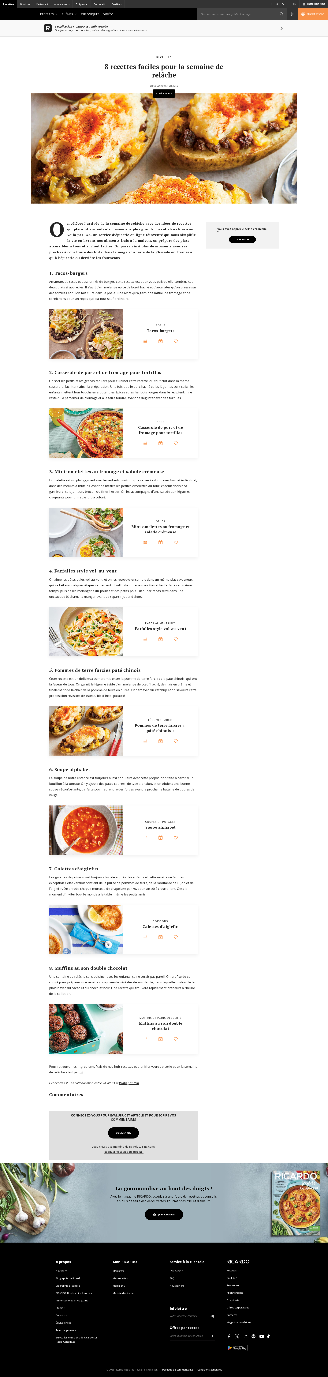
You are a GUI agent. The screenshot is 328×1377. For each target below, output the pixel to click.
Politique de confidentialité (177, 1369)
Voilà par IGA (164, 93)
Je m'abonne (166, 1214)
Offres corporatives (238, 1307)
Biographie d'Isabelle (68, 1285)
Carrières (116, 4)
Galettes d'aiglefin (161, 926)
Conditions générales (209, 1369)
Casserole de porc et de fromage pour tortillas (160, 430)
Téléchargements (66, 1330)
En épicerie (82, 4)
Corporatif (99, 4)
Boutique (25, 4)
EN (294, 4)
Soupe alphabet (160, 827)
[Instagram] (246, 1336)
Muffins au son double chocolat (160, 1026)
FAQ (172, 1278)
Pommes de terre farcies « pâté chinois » (160, 728)
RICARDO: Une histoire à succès (74, 1293)
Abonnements (61, 4)
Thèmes (67, 14)
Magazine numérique (239, 1322)
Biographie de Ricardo (68, 1278)
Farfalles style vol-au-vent (160, 628)
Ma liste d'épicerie (123, 1293)
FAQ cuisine (176, 1271)
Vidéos (108, 14)
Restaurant (42, 4)
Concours (61, 1315)
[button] (281, 14)
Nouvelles (61, 1271)
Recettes (8, 4)
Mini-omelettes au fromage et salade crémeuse (161, 529)
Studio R (60, 1308)
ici (81, 1072)
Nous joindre (177, 1285)
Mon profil (119, 1271)
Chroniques (90, 14)
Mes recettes (120, 1278)
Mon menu (119, 1285)
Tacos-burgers (160, 330)
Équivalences (63, 1322)
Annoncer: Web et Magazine (72, 1300)
